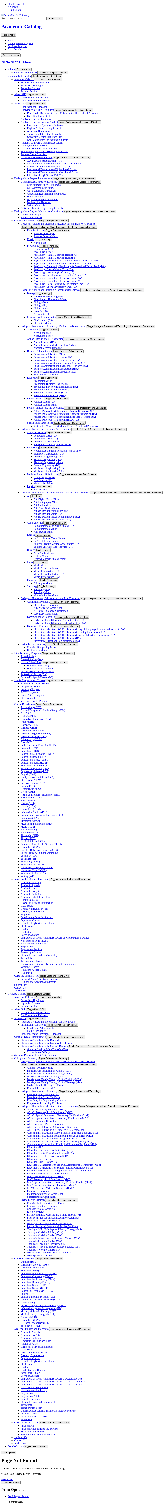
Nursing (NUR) (29, 829)
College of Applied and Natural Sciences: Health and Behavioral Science (58, 223)
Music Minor (40, 565)
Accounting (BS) (42, 332)
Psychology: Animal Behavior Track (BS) (55, 257)
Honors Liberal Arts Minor (40, 668)
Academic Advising (31, 882)
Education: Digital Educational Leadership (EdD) (52, 1153)
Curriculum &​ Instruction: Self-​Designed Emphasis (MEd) (56, 1138)
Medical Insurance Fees (33, 1431)
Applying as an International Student (39, 122)
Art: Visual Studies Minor (47, 508)
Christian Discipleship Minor (41, 647)
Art (28, 496)
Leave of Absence (30, 934)
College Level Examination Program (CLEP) (50, 166)
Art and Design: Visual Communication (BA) (57, 516)
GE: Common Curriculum (40, 187)
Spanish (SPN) (28, 858)
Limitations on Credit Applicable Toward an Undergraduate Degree (55, 937)
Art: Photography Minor (46, 502)
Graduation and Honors (33, 1370)
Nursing (31, 239)
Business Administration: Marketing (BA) (55, 371)
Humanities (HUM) (31, 809)
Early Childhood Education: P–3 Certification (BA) (60, 623)
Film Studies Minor (43, 531)
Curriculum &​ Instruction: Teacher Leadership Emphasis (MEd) (59, 1141)
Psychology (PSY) (30, 847)
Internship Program (30, 689)
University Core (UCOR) (34, 870)
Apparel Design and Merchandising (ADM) (43, 710)
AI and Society (28, 656)
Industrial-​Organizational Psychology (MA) (49, 1070)
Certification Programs (38, 601)
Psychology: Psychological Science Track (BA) (58, 278)
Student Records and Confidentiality (39, 955)
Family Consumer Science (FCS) (37, 777)
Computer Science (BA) (46, 435)
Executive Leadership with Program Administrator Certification (59, 1170)
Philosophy (33, 580)
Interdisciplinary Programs (27, 653)
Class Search (14, 49)
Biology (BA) (41, 302)
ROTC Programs (29, 692)
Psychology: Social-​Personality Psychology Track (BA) (62, 283)
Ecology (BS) (41, 311)
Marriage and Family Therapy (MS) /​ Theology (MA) (54, 1082)
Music (30, 562)
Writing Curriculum (37, 205)
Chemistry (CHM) (30, 724)
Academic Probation (31, 894)
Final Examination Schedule (35, 82)
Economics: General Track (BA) (50, 392)
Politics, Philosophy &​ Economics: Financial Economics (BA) (65, 413)
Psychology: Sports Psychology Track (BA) (56, 286)
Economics (32, 377)
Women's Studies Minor (46, 595)
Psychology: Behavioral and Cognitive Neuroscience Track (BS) (66, 260)
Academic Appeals (30, 885)
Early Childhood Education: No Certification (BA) (59, 620)
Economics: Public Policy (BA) (50, 395)
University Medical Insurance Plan (44, 136)
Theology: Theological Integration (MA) (47, 1243)
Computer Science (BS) (46, 438)
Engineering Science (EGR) (35, 771)
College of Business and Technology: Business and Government (53, 326)
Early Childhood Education (41, 616)
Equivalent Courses (30, 920)
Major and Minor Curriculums (42, 199)
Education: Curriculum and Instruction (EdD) (50, 1150)
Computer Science (36, 432)
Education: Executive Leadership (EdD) (47, 1156)
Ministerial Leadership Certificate (44, 1220)
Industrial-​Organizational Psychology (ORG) (43, 1305)
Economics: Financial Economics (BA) (53, 389)
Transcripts (26, 958)
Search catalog (8, 18)
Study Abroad (28, 698)
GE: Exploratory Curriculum (41, 190)
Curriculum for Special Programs (44, 185)
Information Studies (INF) (34, 812)
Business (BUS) (29, 721)
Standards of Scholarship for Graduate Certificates (46, 1043)
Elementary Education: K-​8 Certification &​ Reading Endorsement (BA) (70, 632)
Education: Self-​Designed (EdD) (43, 1161)
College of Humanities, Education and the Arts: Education (50, 598)
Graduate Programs (17, 46)
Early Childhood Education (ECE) (38, 745)
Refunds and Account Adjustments (38, 982)
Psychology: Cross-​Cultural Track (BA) (54, 269)
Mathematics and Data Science (42, 474)
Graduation (26, 932)
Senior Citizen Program (32, 695)
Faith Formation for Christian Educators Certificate (53, 1217)
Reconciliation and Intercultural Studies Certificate (52, 1226)
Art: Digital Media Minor (46, 499)
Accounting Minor (43, 335)
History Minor (41, 556)
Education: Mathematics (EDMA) (38, 754)
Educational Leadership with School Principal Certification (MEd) (60, 1167)
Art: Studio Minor (43, 505)
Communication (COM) (33, 730)
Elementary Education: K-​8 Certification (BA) (57, 638)
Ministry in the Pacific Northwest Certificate (49, 1223)
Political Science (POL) (33, 841)
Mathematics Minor (43, 483)
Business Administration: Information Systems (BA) (60, 363)
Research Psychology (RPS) (35, 1323)
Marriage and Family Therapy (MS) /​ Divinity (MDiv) (54, 1079)
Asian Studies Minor (44, 553)
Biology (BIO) (28, 716)
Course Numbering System (34, 908)
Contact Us (20, 987)
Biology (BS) (40, 305)
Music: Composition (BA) (47, 571)
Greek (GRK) (28, 791)
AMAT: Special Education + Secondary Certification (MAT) (57, 1118)
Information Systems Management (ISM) (41, 1308)
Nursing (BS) (40, 242)
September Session (30, 88)
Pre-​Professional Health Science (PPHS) (41, 844)
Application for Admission (34, 106)
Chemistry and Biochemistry (41, 317)
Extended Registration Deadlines (37, 923)
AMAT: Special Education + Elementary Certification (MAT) (58, 1115)
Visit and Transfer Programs (35, 701)
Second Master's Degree (39, 1052)
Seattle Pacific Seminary (33, 644)
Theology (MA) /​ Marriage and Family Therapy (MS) (54, 1229)
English (31, 534)
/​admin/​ (11, 69)
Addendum (20, 990)
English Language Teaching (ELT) (38, 1296)
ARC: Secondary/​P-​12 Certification (45, 1124)
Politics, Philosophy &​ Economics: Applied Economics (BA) (64, 411)
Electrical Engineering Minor (48, 462)
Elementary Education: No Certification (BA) (57, 640)
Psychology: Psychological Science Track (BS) (57, 281)
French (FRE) (28, 786)
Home (11, 40)
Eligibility (26, 914)
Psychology (33, 245)
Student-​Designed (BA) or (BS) (37, 677)
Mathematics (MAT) (31, 820)
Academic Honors (30, 888)
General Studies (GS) (31, 788)
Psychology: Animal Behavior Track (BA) (55, 254)
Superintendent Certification (41, 1196)
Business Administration (39, 351)
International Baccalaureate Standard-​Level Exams (52, 172)
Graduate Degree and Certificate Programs (35, 1055)
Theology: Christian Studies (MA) (44, 1235)
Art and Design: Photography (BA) (51, 510)
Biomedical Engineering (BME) (37, 719)
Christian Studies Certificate (41, 1209)
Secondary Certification (46, 613)
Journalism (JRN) (30, 818)
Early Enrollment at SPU (39, 116)
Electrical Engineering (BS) (48, 459)
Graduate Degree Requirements (30, 1036)
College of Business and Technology (39, 1091)
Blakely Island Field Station (35, 683)
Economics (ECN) (30, 748)
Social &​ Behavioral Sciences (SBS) (39, 850)
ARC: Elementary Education (41, 1121)
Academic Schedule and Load (36, 897)
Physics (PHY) (28, 838)
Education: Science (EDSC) (35, 759)
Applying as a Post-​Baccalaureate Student (42, 142)
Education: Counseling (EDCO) (37, 1276)
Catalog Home (15, 9)
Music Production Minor (46, 568)
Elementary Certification (46, 605)
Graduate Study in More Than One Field (47, 1049)
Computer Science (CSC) (34, 736)
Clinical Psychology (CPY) (35, 1264)
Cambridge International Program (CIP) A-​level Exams (55, 163)
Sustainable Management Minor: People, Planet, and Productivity (67, 426)
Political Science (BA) (45, 401)
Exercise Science (35, 230)
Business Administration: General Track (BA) (57, 360)
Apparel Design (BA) (45, 342)
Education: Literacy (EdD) (40, 1159)
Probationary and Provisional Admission (41, 1033)
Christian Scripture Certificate (42, 1206)
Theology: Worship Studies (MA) (44, 1249)
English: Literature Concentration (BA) (53, 546)
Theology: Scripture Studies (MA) (44, 1241)
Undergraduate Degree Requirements (33, 178)
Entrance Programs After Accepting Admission (44, 151)
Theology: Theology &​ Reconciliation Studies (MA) (53, 1246)
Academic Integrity (30, 891)
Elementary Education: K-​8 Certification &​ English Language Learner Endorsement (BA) (79, 629)
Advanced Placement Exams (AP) (44, 160)
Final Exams (27, 926)
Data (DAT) (27, 742)
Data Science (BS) (43, 480)
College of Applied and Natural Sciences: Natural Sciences (50, 289)
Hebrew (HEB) (28, 800)
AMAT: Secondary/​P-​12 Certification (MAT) (50, 1112)
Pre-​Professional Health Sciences (37, 671)
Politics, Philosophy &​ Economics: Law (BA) (57, 419)
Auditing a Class (29, 900)
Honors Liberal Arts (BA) (40, 665)
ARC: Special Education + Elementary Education (52, 1127)
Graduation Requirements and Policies (46, 193)
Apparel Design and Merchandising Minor (55, 345)
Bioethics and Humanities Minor (50, 299)
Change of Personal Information (37, 902)
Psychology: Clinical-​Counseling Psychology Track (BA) (63, 263)
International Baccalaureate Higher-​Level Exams (52, 169)
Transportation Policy (31, 961)
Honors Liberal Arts (31, 662)
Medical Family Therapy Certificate (45, 1085)
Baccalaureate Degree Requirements (39, 181)
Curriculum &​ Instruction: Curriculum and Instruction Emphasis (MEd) (63, 1132)
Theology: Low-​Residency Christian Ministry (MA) (53, 1238)
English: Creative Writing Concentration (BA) (57, 543)
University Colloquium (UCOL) (37, 867)
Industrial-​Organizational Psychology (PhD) (49, 1073)
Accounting (33, 329)
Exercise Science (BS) (45, 233)
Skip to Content (16, 4)
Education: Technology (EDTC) (37, 765)
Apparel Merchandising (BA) (48, 348)
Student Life (20, 984)
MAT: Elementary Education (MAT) (45, 1176)
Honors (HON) (28, 806)
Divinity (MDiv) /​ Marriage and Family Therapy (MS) (54, 1214)
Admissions (20, 103)
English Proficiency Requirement (44, 128)
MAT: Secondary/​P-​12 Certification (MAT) (49, 1179)
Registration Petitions (31, 949)
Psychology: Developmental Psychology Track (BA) (60, 275)
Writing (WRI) (28, 876)
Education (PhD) (35, 1147)
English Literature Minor (46, 541)
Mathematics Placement (39, 202)
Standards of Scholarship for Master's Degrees (44, 1046)
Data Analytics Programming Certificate (47, 1100)
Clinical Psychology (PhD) (40, 1067)
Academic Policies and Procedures (31, 879)
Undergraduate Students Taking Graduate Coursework (48, 964)
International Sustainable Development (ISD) (43, 815)
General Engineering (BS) (47, 465)
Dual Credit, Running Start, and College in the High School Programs (62, 113)
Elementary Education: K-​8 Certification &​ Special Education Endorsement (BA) (75, 635)
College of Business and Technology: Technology (46, 429)
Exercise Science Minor (46, 236)
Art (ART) (26, 713)
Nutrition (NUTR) (30, 832)
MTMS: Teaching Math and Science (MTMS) (50, 1188)
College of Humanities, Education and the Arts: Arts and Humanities (55, 492)
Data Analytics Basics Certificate (43, 1097)
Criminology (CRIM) (31, 739)
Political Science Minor (45, 404)
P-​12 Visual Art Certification (48, 608)
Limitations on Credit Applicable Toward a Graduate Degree (51, 1384)
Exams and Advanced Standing (37, 157)
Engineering (33, 447)
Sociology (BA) (42, 589)
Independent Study (30, 686)
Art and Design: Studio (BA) (48, 513)
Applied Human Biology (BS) (49, 296)
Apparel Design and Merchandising (45, 338)
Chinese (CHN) (29, 727)
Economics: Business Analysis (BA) (52, 383)
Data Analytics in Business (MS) (43, 1094)
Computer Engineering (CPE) (36, 733)
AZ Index (13, 6)
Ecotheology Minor (37, 650)
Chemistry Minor (42, 323)
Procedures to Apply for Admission (45, 125)
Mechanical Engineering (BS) (49, 468)
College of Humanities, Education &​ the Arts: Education (49, 1106)
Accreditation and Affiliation (35, 97)
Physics (31, 486)
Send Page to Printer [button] (18, 1496)
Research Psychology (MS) (41, 1088)
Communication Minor (45, 528)
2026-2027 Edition (16, 62)
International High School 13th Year (45, 175)
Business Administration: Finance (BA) (53, 357)
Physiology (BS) (42, 314)
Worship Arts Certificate (39, 1255)
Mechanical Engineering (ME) (36, 823)
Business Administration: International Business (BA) (61, 365)
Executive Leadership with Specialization (48, 1173)
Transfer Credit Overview (34, 154)
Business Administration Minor (49, 354)
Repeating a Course (31, 952)
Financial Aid (27, 1425)
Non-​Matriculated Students (34, 940)
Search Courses (16, 1446)
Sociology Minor (42, 592)
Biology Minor (41, 308)
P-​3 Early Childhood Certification (51, 610)
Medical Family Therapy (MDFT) (38, 1314)
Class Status (27, 905)
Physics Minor (41, 489)
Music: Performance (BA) (47, 576)
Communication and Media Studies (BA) (54, 526)
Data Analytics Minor (44, 477)
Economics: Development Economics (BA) (56, 386)
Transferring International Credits (44, 134)
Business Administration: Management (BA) (56, 368)
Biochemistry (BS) (43, 320)
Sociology (32, 586)
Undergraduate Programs (20, 43)
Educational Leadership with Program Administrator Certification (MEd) (64, 1164)
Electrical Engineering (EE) (35, 768)
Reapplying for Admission (34, 145)
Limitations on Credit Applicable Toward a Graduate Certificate (53, 1381)
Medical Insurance (36, 1030)
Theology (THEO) (30, 861)
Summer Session (29, 91)
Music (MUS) (28, 826)
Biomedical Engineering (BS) (49, 453)
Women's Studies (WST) (33, 873)
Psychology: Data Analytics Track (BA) (54, 272)
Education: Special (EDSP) (34, 762)
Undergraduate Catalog (19, 76)
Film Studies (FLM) (31, 780)
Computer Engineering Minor (49, 456)
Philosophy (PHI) (30, 835)
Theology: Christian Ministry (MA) (45, 1232)
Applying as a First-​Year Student (37, 109)
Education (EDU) (30, 751)
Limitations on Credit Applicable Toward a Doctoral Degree (51, 1378)
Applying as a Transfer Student (36, 119)
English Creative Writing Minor (50, 538)
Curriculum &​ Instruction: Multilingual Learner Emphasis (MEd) (60, 1135)
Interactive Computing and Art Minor (52, 444)
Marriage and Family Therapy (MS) (45, 1076)
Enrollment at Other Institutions (37, 917)
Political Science (35, 398)
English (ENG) (28, 774)
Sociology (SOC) (29, 855)
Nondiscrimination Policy (34, 943)
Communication (35, 522)
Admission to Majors (31, 214)
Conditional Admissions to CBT (43, 1028)
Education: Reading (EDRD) (35, 756)
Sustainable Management (40, 422)
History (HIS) (28, 803)
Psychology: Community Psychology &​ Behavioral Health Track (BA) (70, 266)
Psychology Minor (43, 251)
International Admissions (33, 1024)
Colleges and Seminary (26, 220)
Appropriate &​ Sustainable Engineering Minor (57, 450)
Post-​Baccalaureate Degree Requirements (42, 208)
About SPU (20, 94)
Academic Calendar (24, 79)
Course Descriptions (24, 704)
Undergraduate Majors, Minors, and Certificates (38, 211)
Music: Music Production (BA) (49, 574)
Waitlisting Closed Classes (34, 969)
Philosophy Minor (43, 583)
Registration (27, 946)
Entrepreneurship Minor (46, 374)
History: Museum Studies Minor (50, 559)
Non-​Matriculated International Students (47, 139)
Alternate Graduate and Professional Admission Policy (48, 1021)
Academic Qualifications (39, 131)
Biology (31, 293)
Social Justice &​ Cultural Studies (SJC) (40, 852)
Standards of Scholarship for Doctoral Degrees (44, 1040)
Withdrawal (26, 972)
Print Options (9, 1452)
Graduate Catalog (17, 993)
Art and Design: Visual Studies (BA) (52, 519)
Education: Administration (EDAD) (39, 1273)
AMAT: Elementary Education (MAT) (46, 1109)
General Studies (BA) (32, 659)
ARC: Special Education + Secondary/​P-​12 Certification (55, 1129)
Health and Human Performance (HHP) (41, 794)
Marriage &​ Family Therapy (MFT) (39, 1311)
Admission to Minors (31, 217)
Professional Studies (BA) (34, 674)
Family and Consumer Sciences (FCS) (40, 1299)
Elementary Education (38, 626)
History (31, 549)
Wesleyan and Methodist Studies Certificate (49, 1252)
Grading (25, 929)
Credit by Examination (32, 911)
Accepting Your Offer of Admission (39, 148)
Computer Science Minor (46, 441)
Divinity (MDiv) (35, 1211)
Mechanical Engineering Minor (49, 471)
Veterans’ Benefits (30, 966)
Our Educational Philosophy (35, 100)
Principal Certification (38, 1191)
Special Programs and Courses (29, 680)
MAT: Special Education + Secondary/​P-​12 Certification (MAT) (59, 1182)
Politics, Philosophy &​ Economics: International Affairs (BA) (65, 416)
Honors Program (35, 196)
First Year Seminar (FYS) (33, 783)
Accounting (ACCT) (31, 707)
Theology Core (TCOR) (33, 864)
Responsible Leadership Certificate (45, 1103)
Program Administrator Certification (45, 1193)
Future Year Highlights (32, 85)
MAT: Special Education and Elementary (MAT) (51, 1185)
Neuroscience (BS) (43, 249)
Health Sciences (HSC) (32, 797)
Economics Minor (43, 380)
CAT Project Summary (25, 72)
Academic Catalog (21, 26)
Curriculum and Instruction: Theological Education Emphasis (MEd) (62, 1144)
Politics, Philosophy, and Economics (45, 407)
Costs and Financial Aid (26, 975)
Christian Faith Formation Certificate (45, 1203)
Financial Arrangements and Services (39, 979)
